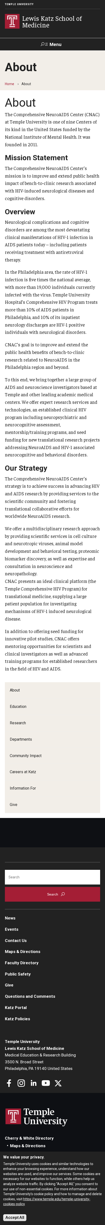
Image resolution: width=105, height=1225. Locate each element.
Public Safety (18, 974)
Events (11, 929)
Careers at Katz (23, 772)
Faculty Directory (22, 962)
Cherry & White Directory (29, 1138)
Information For (23, 788)
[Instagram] (21, 1083)
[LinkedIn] (33, 1083)
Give (13, 804)
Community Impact (26, 755)
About (15, 690)
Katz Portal (16, 1007)
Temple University (19, 4)
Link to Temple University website (36, 1117)
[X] (58, 1083)
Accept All (14, 1217)
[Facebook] (9, 1083)
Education (18, 706)
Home (9, 84)
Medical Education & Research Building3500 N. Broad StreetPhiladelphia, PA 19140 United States (40, 1062)
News (10, 918)
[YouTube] (46, 1083)
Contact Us (16, 940)
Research (18, 723)
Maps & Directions (22, 951)
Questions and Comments (30, 996)
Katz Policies (17, 1018)
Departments (21, 739)
